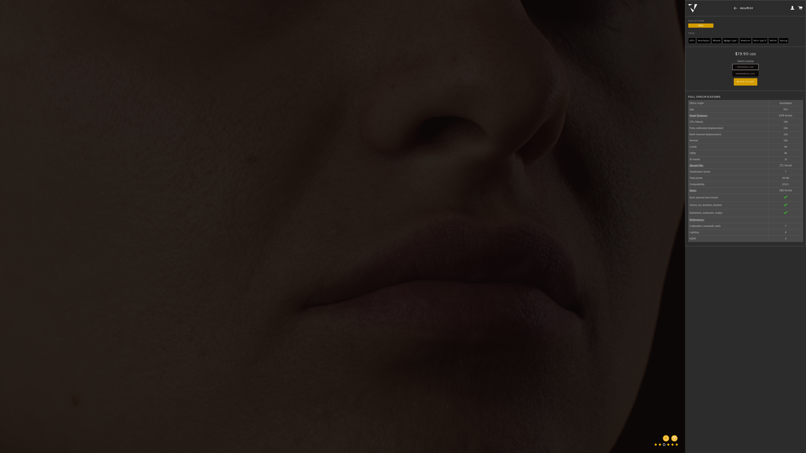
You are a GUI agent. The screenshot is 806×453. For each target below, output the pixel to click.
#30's (692, 40)
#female (716, 40)
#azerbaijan (703, 40)
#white (773, 40)
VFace (700, 25)
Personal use (745, 67)
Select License (745, 61)
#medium (745, 40)
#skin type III (760, 40)
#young (783, 40)
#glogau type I (730, 40)
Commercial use (745, 74)
